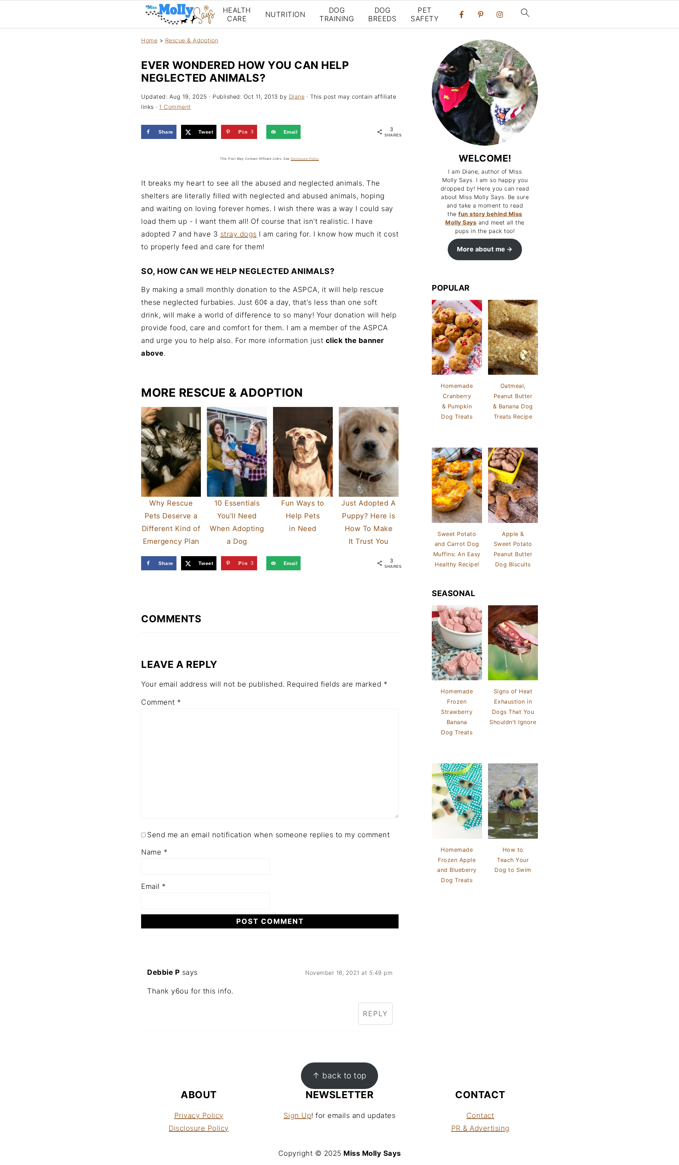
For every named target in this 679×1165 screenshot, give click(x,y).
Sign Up (298, 1115)
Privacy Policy (199, 1115)
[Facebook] (461, 14)
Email (153, 886)
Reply (375, 1013)
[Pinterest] (480, 14)
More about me (481, 249)
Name (154, 852)
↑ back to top (339, 1075)
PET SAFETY (425, 14)
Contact (480, 1115)
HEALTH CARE (237, 14)
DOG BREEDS (382, 14)
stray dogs (238, 234)
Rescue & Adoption (192, 40)
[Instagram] (500, 14)
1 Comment (175, 106)
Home (149, 40)
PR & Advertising (480, 1128)
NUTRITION (285, 14)
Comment (161, 702)
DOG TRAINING (336, 14)
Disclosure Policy (199, 1128)
